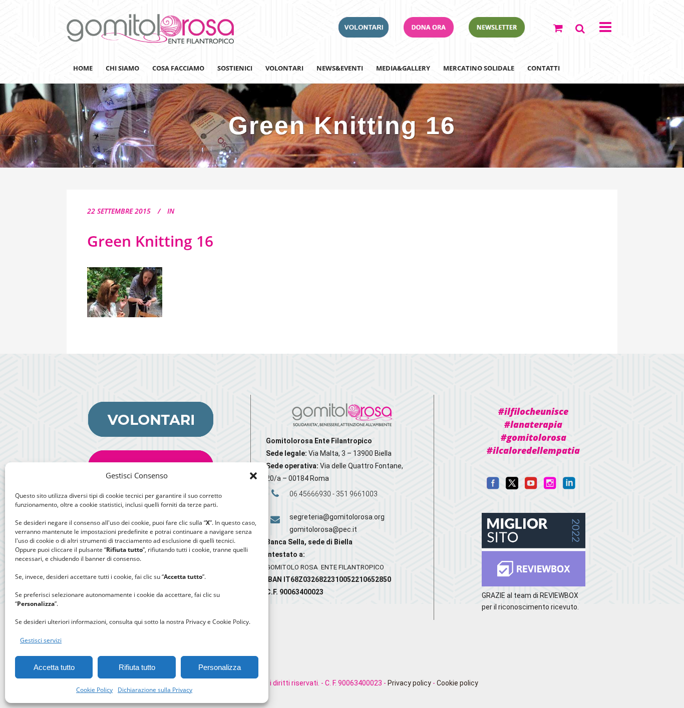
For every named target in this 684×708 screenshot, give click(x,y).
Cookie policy (457, 683)
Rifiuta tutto (137, 667)
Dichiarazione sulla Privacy (155, 689)
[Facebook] (493, 487)
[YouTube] (531, 487)
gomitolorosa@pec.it (324, 529)
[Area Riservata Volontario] (363, 34)
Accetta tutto (54, 667)
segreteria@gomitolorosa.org (337, 517)
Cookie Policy (94, 689)
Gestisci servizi (41, 640)
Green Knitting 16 (150, 241)
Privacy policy (409, 683)
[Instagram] (550, 487)
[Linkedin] (569, 487)
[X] (512, 487)
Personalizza (219, 667)
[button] (253, 476)
